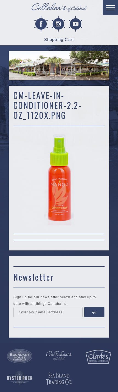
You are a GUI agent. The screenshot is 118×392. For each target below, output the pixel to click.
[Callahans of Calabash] (59, 8)
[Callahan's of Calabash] (59, 356)
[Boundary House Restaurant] (19, 356)
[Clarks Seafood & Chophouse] (98, 357)
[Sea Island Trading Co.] (59, 379)
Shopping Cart (59, 39)
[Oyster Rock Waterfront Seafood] (19, 378)
